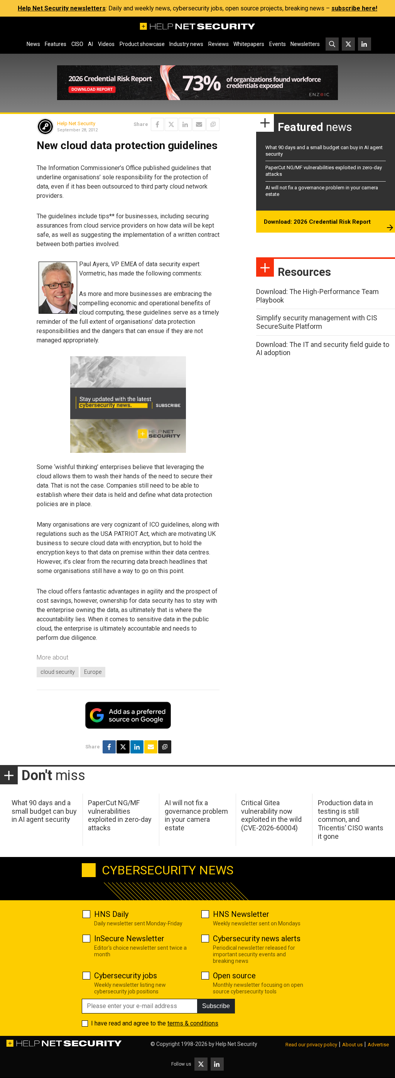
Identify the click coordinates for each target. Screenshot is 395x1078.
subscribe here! (354, 8)
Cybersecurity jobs (125, 975)
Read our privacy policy (311, 1044)
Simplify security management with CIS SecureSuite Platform (316, 322)
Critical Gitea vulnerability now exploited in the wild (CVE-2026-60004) (271, 815)
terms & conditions (192, 1023)
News (33, 44)
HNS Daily (111, 914)
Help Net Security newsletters (62, 8)
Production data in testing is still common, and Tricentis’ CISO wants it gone (350, 819)
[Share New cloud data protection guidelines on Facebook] (157, 124)
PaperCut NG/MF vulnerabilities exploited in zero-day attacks (120, 815)
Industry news (186, 44)
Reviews (218, 44)
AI (90, 44)
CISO (77, 44)
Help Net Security (76, 123)
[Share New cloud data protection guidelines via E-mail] (199, 124)
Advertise (378, 1044)
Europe (92, 672)
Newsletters (305, 44)
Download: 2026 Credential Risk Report (317, 221)
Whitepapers (248, 44)
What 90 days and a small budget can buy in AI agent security (44, 811)
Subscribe (216, 1006)
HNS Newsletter (241, 914)
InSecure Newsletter (129, 938)
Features (55, 44)
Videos (106, 44)
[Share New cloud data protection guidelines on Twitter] (171, 124)
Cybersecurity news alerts (256, 938)
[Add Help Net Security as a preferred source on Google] (212, 124)
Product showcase (142, 44)
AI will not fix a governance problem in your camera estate (196, 815)
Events (277, 44)
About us (352, 1044)
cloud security (58, 672)
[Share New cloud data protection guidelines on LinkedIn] (185, 124)
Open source (234, 975)
